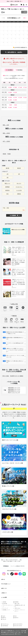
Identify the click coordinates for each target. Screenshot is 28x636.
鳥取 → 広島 (6, 125)
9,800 (10, 87)
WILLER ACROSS (18, 625)
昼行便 (7, 168)
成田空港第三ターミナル (14, 391)
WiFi (7, 193)
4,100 (10, 97)
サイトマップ (5, 608)
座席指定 (7, 186)
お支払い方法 (14, 304)
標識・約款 (17, 603)
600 (11, 105)
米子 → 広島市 (6, 141)
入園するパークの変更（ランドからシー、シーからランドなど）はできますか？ (14, 350)
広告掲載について (6, 609)
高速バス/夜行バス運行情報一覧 (14, 1)
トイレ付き (19, 190)
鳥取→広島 (4, 107)
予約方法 (14, 315)
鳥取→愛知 (4, 92)
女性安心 (7, 190)
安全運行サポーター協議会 (16, 376)
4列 (7, 177)
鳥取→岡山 (4, 104)
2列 (7, 174)
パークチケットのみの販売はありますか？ (14, 343)
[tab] (9, 70)
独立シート (7, 183)
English (3, 616)
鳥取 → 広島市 (6, 133)
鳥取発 (4, 153)
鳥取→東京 (4, 87)
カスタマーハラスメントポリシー (20, 610)
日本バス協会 (5, 376)
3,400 (15, 107)
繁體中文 (4, 617)
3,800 (10, 107)
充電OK (19, 193)
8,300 (15, 92)
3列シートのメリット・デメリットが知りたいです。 (15, 356)
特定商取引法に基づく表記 (20, 606)
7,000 (15, 87)
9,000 (10, 92)
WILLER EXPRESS (18, 624)
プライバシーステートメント (7, 606)
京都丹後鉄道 (5, 625)
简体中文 (16, 617)
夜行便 (19, 168)
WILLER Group (5, 624)
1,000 (10, 100)
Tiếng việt (4, 619)
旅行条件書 (4, 603)
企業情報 (4, 602)
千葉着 (8, 153)
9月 (24, 18)
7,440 (20, 87)
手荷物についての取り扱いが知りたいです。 (14, 361)
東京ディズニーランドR (14, 392)
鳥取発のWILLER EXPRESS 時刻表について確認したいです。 (15, 332)
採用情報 (16, 602)
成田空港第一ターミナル (14, 387)
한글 (15, 616)
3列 (19, 174)
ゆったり (19, 183)
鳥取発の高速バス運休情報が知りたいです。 (14, 338)
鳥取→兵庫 (4, 99)
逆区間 (25, 12)
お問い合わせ (17, 608)
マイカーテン (19, 186)
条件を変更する (14, 52)
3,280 (20, 97)
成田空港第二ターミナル (14, 389)
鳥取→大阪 (4, 97)
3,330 (15, 97)
